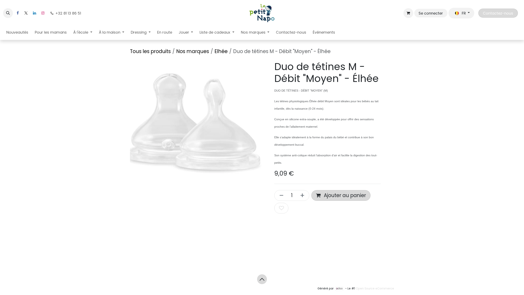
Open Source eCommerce (375, 288)
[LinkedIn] (34, 13)
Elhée (221, 51)
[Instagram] (42, 13)
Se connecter (431, 13)
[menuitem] (17, 33)
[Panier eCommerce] (408, 13)
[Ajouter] (303, 195)
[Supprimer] (280, 195)
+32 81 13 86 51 (68, 13)
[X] (26, 13)
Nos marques (192, 51)
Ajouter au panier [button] (344, 195)
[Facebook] (17, 13)
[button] (8, 13)
